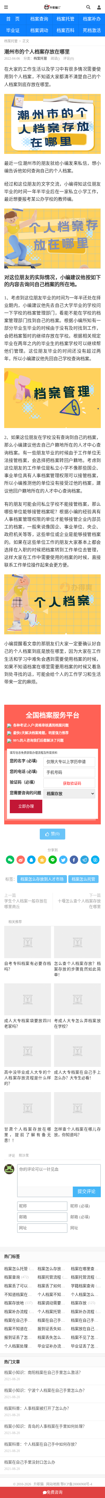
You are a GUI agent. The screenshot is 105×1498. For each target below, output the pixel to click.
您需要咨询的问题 (25, 793)
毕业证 (13, 30)
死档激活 (92, 30)
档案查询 (39, 19)
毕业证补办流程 (53, 1346)
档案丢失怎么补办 (53, 1337)
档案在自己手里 (53, 1320)
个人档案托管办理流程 (53, 1312)
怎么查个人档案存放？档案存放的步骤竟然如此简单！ (77, 969)
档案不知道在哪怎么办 (19, 1329)
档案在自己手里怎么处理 (86, 1320)
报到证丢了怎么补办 (19, 1337)
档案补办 (92, 19)
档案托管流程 (53, 1277)
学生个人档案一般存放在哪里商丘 (25, 904)
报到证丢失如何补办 (53, 1329)
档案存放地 (18, 1303)
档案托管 (65, 19)
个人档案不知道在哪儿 (53, 1295)
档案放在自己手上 (86, 1329)
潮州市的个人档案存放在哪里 (37, 52)
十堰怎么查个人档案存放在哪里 (79, 904)
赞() (55, 834)
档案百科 (65, 30)
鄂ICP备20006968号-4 (76, 1484)
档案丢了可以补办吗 (19, 1286)
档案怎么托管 (83, 879)
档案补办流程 (19, 1312)
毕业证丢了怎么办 (86, 1346)
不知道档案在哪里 (19, 1295)
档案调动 (39, 30)
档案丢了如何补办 (53, 1286)
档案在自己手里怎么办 (19, 1320)
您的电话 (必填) (23, 771)
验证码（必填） (45, 782)
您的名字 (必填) (23, 761)
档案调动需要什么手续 (53, 1303)
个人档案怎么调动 (86, 1295)
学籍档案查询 (86, 1286)
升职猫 (52, 7)
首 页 (13, 19)
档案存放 (83, 1303)
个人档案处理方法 (19, 1346)
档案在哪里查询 (86, 1269)
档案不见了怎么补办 (86, 1337)
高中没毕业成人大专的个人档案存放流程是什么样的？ (27, 1078)
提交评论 (86, 1191)
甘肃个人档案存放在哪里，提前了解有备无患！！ (27, 1135)
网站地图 (53, 1484)
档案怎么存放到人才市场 (42, 879)
